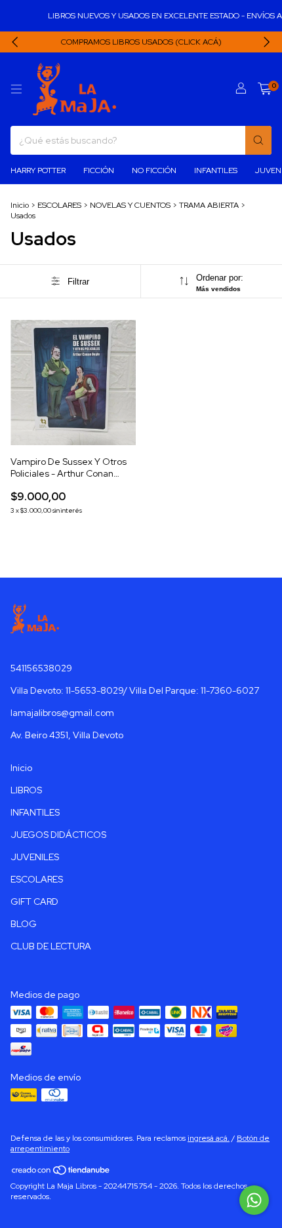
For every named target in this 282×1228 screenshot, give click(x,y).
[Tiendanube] (61, 1173)
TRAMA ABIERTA (209, 205)
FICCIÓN (98, 170)
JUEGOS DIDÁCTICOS (58, 835)
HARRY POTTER (38, 170)
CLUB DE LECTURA (50, 946)
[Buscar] (258, 140)
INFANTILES (215, 170)
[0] (265, 89)
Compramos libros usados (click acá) (141, 42)
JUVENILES (34, 857)
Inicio (19, 205)
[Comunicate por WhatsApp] (254, 1200)
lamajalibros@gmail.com (62, 713)
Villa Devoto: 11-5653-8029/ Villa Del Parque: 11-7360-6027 (134, 690)
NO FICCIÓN (154, 170)
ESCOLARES (59, 205)
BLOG (23, 924)
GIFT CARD (34, 901)
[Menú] (16, 89)
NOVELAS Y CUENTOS (130, 205)
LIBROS (26, 790)
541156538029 (41, 668)
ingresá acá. (209, 1138)
